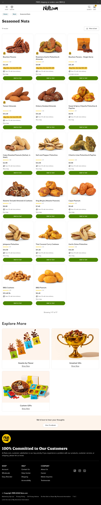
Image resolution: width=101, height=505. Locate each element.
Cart (94, 7)
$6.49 (38, 293)
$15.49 (71, 65)
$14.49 (5, 114)
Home (5, 14)
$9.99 (38, 65)
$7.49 (38, 206)
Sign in (12, 9)
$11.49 (38, 250)
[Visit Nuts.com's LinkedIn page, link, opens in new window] (84, 470)
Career (43, 473)
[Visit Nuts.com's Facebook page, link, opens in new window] (74, 470)
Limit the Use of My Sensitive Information (15, 500)
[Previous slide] (3, 2)
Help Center (26, 473)
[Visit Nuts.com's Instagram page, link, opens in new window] (79, 470)
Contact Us (25, 469)
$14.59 (38, 163)
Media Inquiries (46, 477)
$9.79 (71, 114)
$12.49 (5, 65)
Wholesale (6, 473)
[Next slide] (98, 2)
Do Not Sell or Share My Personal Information (56, 496)
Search (89, 9)
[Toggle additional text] (64, 2)
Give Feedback (50, 425)
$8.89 (5, 206)
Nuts (14, 14)
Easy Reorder (7, 477)
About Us (44, 469)
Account (5, 469)
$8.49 (71, 206)
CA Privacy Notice (33, 496)
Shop (6, 9)
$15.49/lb (6, 293)
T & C (74, 496)
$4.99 (5, 163)
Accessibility (26, 480)
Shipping (24, 477)
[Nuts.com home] (50, 7)
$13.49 (38, 114)
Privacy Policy (20, 496)
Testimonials (45, 480)
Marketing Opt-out (8, 496)
